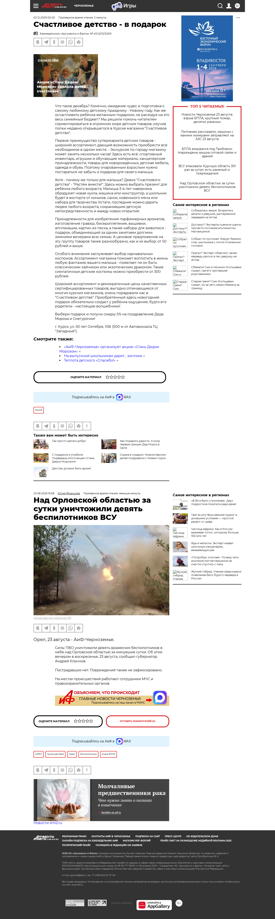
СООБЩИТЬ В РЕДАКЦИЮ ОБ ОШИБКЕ (119, 845)
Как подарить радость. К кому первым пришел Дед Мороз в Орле (140, 444)
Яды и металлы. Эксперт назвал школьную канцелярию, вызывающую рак (212, 547)
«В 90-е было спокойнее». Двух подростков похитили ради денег (214, 502)
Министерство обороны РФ (52, 618)
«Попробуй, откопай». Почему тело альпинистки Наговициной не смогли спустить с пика (215, 561)
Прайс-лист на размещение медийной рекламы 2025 (195, 840)
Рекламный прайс (74, 836)
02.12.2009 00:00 (44, 17)
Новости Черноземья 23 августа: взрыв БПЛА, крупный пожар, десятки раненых (207, 118)
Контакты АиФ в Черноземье (111, 836)
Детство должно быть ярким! (71, 468)
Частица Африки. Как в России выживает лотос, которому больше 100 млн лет (214, 532)
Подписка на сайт (147, 836)
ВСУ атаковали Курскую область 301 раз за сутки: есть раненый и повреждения (207, 169)
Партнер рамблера (121, 903)
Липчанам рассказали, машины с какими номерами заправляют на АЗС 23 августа (207, 135)
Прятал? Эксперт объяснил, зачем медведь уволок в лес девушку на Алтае (214, 256)
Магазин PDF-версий (136, 840)
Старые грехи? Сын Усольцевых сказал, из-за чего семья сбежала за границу (215, 285)
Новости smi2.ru (48, 823)
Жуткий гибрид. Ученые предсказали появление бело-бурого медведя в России (216, 575)
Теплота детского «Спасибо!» (90, 360)
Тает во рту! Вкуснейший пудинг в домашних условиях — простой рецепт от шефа (214, 518)
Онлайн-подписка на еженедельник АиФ (90, 840)
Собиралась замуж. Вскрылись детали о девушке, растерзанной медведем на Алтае (213, 214)
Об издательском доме (202, 836)
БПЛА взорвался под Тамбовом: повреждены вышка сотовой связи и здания (207, 152)
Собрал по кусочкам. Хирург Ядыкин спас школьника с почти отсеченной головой (216, 242)
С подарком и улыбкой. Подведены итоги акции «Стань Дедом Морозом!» (73, 458)
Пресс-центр (173, 836)
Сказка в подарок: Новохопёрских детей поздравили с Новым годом (143, 456)
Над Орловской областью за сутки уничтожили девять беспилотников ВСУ (207, 187)
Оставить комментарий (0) (137, 721)
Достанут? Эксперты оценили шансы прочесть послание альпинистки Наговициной (216, 228)
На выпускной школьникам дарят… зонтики (103, 356)
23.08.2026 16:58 (44, 493)
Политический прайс (76, 845)
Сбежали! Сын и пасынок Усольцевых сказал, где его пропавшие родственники (216, 271)
